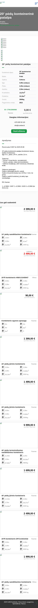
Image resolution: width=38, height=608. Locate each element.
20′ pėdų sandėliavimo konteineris (16, 582)
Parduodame (4, 23)
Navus (23, 604)
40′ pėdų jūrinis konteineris (13, 496)
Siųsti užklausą (19, 131)
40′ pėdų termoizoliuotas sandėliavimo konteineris (12, 451)
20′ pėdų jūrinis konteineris (13, 364)
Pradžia (2, 22)
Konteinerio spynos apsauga (14, 321)
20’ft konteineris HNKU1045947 (15, 278)
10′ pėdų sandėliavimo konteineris (16, 234)
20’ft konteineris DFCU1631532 (15, 539)
